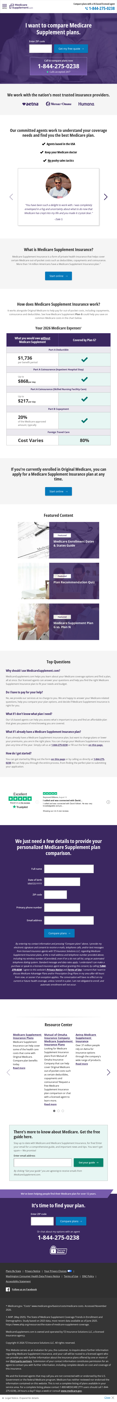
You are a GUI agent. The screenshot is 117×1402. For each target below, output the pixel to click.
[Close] (110, 1397)
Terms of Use (74, 969)
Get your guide (87, 1162)
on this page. (95, 745)
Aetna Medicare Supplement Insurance (86, 1038)
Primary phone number (29, 907)
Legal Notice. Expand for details (22, 1398)
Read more (19, 1068)
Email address (34, 920)
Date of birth (35, 880)
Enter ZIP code (37, 41)
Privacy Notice (54, 969)
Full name (36, 869)
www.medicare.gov (71, 1390)
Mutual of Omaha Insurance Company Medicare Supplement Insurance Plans (58, 1039)
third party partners (21, 1361)
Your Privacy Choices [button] (55, 1271)
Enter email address (24, 1156)
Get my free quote (69, 48)
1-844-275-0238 (58, 66)
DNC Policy (88, 1276)
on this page (58, 759)
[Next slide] (109, 1072)
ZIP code (37, 894)
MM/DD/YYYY (35, 883)
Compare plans (58, 933)
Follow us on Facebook (24, 1289)
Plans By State (13, 1271)
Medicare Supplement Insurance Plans (27, 1036)
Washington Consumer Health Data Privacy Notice (33, 1276)
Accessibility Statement (18, 1281)
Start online (57, 276)
